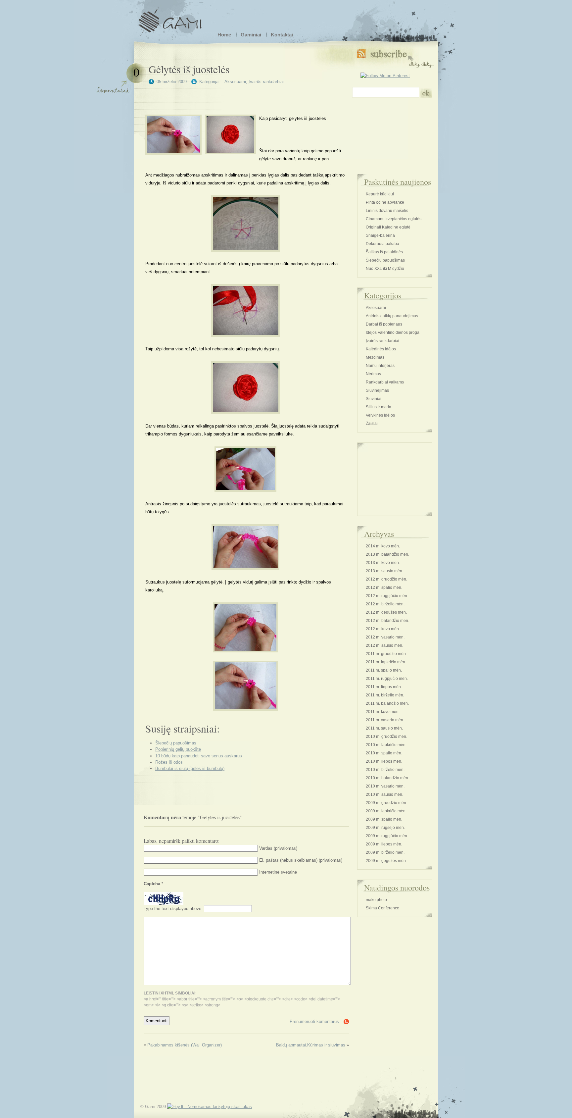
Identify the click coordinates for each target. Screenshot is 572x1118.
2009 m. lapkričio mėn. (386, 811)
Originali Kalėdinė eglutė (388, 227)
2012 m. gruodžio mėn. (386, 579)
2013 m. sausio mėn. (384, 571)
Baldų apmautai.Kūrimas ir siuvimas (310, 1044)
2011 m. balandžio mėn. (387, 703)
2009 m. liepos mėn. (384, 844)
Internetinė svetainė (278, 872)
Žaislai (372, 423)
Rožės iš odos (169, 762)
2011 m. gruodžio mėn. (386, 653)
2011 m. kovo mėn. (383, 711)
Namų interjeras (380, 365)
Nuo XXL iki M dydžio (385, 268)
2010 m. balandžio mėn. (387, 778)
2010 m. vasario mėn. (385, 786)
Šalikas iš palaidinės (384, 252)
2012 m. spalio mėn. (384, 587)
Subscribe (395, 57)
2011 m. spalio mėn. (384, 670)
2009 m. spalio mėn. (384, 819)
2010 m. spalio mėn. (384, 753)
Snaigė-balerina (380, 235)
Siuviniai (373, 398)
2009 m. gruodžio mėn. (386, 802)
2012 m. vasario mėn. (385, 637)
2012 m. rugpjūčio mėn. (387, 595)
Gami (170, 18)
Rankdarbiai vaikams (385, 382)
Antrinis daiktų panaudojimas (392, 316)
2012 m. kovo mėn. (383, 629)
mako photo (376, 899)
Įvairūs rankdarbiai (266, 81)
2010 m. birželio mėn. (385, 769)
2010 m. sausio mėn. (384, 794)
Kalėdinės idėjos (381, 349)
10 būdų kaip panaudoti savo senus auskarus (198, 755)
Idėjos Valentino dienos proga (392, 332)
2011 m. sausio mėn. (384, 728)
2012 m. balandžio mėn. (387, 620)
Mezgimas (375, 357)
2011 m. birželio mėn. (385, 695)
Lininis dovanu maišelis (387, 210)
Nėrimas (373, 374)
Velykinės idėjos (380, 415)
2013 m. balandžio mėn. (387, 554)
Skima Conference (382, 908)
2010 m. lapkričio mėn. (386, 744)
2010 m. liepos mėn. (384, 761)
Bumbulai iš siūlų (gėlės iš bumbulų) (189, 768)
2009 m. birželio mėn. (385, 852)
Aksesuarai (235, 81)
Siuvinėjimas (377, 390)
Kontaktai (282, 34)
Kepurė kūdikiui (380, 194)
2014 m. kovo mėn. (383, 546)
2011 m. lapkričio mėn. (386, 662)
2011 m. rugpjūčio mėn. (387, 678)
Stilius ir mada (378, 407)
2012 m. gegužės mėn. (386, 612)
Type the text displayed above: (173, 908)
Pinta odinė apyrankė (385, 202)
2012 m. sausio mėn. (384, 645)
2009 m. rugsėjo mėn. (385, 827)
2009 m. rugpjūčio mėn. (387, 836)
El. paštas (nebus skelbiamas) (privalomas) (300, 860)
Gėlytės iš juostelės (189, 69)
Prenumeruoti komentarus (314, 1021)
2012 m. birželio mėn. (385, 604)
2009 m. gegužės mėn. (386, 860)
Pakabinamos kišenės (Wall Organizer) (184, 1044)
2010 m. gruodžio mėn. (386, 736)
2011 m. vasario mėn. (385, 720)
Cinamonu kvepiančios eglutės (393, 219)
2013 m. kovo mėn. (383, 562)
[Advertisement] (245, 96)
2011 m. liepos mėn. (384, 687)
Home (224, 34)
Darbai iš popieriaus (384, 324)
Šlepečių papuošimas (175, 742)
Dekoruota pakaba (382, 243)
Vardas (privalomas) (278, 848)
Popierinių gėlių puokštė (178, 749)
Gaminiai (251, 34)
